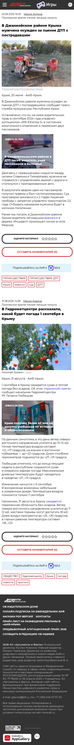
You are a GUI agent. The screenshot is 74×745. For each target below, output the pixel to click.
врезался (51, 218)
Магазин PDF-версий (18, 616)
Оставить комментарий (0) (37, 252)
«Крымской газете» (57, 388)
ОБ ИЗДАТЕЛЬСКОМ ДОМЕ (20, 606)
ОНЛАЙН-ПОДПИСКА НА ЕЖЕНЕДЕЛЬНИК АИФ (34, 611)
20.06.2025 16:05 (11, 14)
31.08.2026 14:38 (11, 301)
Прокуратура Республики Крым (22, 89)
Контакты (43, 616)
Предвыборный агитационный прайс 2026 (34, 629)
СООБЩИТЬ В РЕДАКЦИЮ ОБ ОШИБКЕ (28, 634)
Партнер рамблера (32, 728)
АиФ (28, 372)
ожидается (54, 501)
